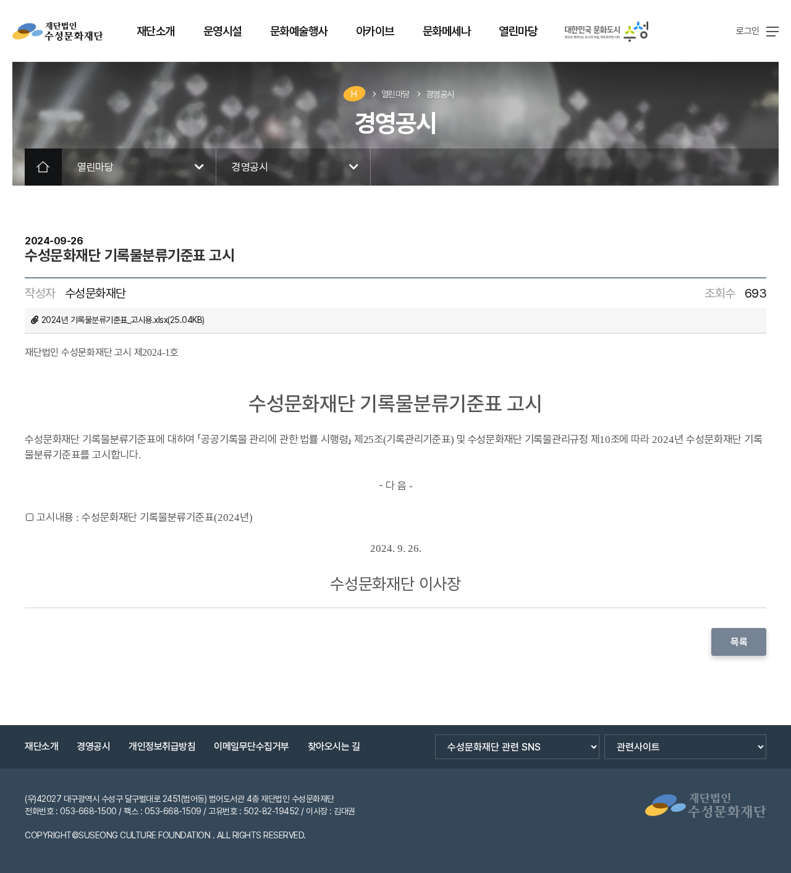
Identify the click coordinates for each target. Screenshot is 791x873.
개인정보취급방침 (162, 746)
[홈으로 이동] (57, 31)
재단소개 (41, 746)
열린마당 (395, 94)
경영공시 (440, 94)
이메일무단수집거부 (251, 746)
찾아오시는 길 (334, 746)
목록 (738, 642)
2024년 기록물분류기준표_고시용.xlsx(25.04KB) (123, 320)
